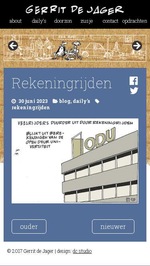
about (16, 21)
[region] (75, 48)
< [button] (14, 46)
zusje (86, 21)
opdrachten (134, 21)
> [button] (136, 46)
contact (110, 21)
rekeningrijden (31, 107)
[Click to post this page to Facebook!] (134, 80)
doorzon (63, 21)
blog (64, 101)
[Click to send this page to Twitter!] (134, 90)
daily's (81, 101)
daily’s (39, 21)
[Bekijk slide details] (75, 48)
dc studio (82, 251)
